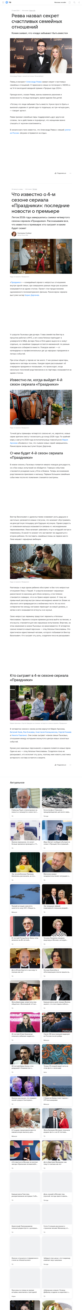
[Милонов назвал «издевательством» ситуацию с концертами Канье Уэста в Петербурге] (57, 867)
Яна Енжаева (29, 732)
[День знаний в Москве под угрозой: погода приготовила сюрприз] (57, 1187)
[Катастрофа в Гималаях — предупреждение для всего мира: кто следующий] (57, 803)
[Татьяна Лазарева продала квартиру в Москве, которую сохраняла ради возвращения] (57, 931)
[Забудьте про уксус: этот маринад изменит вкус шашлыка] (57, 1251)
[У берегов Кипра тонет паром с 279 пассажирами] (57, 1091)
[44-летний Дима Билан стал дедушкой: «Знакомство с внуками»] (25, 1059)
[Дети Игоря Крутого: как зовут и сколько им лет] (25, 963)
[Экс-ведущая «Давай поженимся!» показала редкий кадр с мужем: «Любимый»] (57, 899)
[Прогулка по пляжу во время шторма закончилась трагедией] (25, 1283)
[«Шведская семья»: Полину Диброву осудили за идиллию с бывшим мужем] (57, 1283)
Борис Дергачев (32, 295)
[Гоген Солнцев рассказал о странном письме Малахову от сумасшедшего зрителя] (57, 1219)
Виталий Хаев (16, 732)
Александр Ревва (34, 82)
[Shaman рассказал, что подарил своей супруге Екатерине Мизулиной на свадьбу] (25, 1091)
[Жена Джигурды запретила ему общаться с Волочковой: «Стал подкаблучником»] (25, 995)
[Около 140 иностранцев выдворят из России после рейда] (57, 1027)
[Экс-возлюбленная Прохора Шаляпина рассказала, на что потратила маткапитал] (25, 867)
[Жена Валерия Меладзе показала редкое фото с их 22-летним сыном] (57, 1123)
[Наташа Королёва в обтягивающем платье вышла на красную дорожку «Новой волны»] (57, 963)
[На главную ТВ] (9, 2)
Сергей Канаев (64, 732)
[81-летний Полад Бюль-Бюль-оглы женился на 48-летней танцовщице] (25, 931)
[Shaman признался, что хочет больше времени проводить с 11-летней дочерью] (25, 835)
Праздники (16, 282)
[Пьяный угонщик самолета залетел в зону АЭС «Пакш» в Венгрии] (25, 899)
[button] (41, 56)
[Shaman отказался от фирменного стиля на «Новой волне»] (25, 1251)
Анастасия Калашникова (46, 732)
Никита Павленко (19, 735)
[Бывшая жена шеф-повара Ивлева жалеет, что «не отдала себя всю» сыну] (57, 995)
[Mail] (7, 2)
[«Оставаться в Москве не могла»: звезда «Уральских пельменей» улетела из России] (25, 1155)
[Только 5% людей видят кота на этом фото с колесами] (57, 1059)
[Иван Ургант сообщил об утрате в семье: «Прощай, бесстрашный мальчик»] (57, 835)
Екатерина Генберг (25, 233)
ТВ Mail (34, 189)
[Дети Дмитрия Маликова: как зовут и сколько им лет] (57, 1155)
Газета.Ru (32, 10)
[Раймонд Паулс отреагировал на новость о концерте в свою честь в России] (25, 803)
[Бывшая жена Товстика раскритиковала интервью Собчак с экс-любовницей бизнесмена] (25, 1187)
